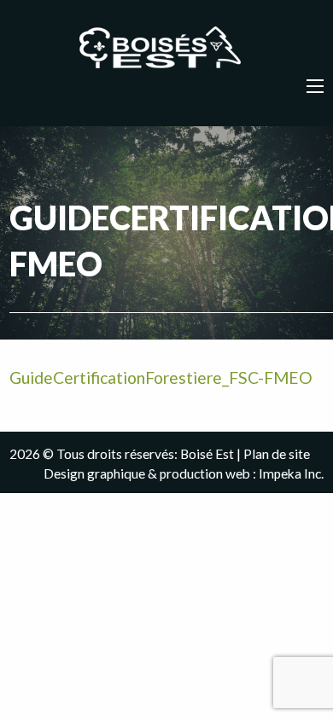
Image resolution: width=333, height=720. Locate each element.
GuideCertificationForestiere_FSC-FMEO (161, 377)
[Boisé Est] (166, 49)
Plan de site (276, 454)
